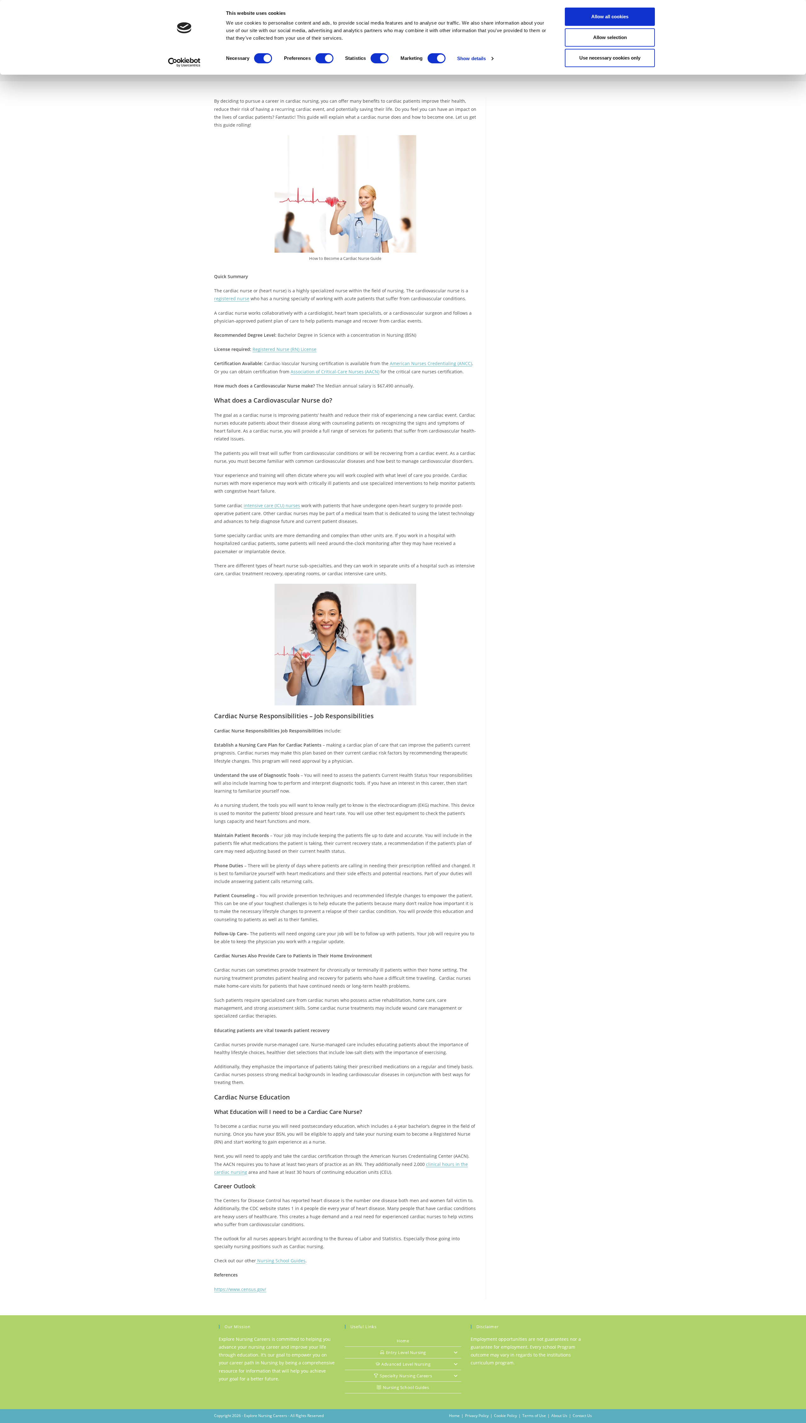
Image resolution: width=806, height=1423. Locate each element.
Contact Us (582, 1415)
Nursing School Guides (280, 1261)
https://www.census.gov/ (240, 1289)
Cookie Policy (505, 1415)
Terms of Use (534, 1415)
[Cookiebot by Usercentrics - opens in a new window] (184, 62)
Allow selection (610, 37)
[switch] (324, 58)
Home (403, 1341)
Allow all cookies (609, 16)
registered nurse (231, 298)
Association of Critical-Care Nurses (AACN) (335, 372)
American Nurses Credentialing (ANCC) (431, 363)
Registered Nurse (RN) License (284, 349)
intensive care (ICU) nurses (272, 505)
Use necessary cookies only (609, 57)
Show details (471, 58)
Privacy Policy (477, 1415)
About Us (559, 1415)
